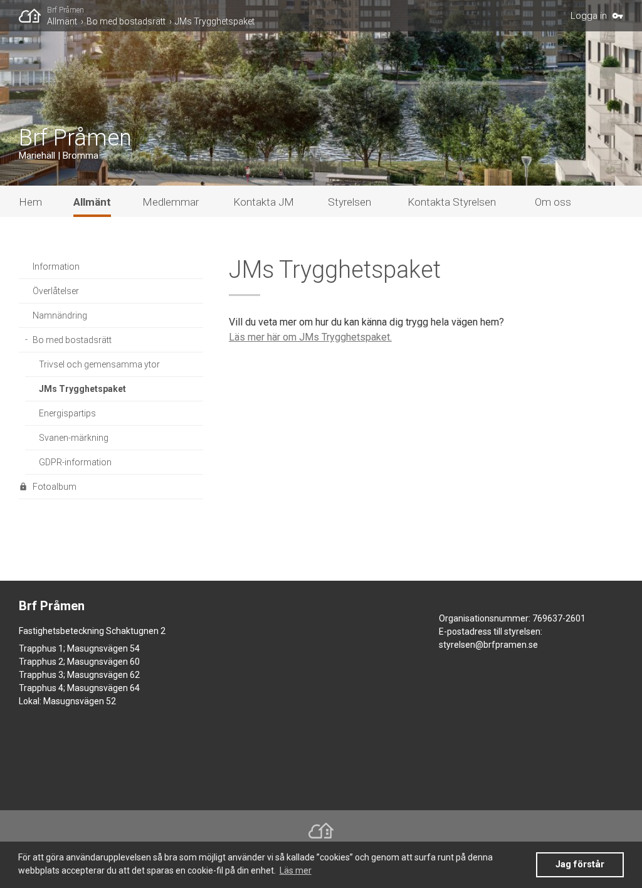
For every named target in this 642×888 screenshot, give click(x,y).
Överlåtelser (56, 291)
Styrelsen (349, 202)
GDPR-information (75, 462)
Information (56, 267)
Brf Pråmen (65, 10)
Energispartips (67, 413)
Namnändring (60, 315)
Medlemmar (170, 202)
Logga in (589, 15)
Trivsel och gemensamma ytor (99, 364)
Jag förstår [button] (579, 864)
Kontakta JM (263, 202)
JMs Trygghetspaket (215, 21)
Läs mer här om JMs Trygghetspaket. (310, 337)
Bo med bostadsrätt (126, 21)
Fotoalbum (54, 487)
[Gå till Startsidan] (33, 16)
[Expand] (26, 340)
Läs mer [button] (296, 870)
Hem (30, 202)
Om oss (553, 202)
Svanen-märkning (73, 438)
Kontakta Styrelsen (452, 202)
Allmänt (62, 21)
